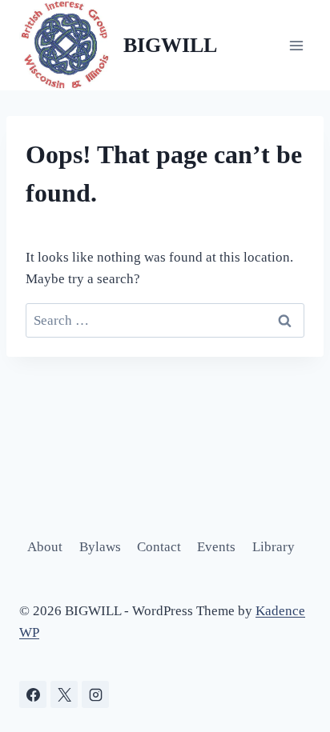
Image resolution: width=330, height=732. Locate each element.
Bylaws (100, 546)
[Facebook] (32, 694)
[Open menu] (296, 45)
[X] (64, 694)
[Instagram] (95, 694)
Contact (159, 546)
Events (216, 546)
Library (273, 546)
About (44, 546)
